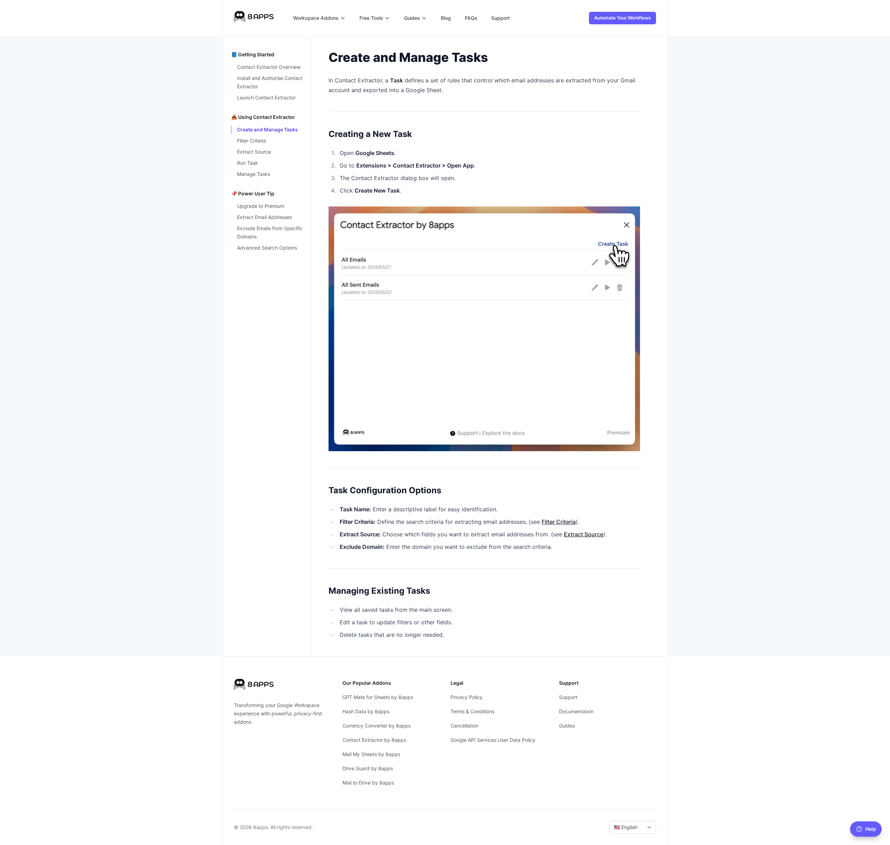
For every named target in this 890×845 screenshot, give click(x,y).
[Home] (254, 18)
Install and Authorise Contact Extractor (269, 82)
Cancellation (464, 726)
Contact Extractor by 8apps (374, 740)
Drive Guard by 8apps (367, 768)
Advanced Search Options (267, 248)
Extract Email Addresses (264, 217)
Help (870, 829)
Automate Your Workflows (622, 18)
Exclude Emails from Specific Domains (269, 232)
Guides (567, 726)
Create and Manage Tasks (267, 129)
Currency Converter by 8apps (376, 726)
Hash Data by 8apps (365, 711)
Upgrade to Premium (260, 206)
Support (568, 697)
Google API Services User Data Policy (493, 740)
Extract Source (254, 152)
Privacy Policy (467, 697)
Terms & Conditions (472, 711)
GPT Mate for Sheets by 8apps (377, 697)
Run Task (247, 163)
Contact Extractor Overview (268, 67)
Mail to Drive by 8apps (368, 783)
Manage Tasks (253, 174)
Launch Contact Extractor (266, 97)
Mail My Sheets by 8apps (371, 754)
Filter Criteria (251, 141)
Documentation (576, 711)
